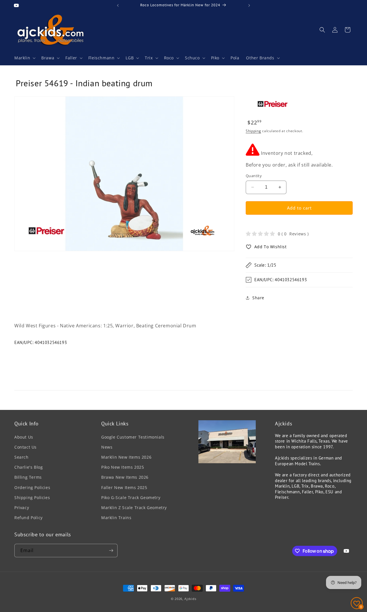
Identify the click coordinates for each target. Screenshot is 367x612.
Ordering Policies (32, 487)
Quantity (254, 175)
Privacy (21, 507)
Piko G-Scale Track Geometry (130, 497)
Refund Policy (28, 517)
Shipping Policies (32, 497)
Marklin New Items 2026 (126, 457)
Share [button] (258, 297)
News (106, 447)
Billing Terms (28, 477)
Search (21, 457)
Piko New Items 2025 (122, 467)
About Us (23, 437)
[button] (24, 58)
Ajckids (190, 599)
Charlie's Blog (28, 467)
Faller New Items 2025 (124, 487)
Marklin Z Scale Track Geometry (134, 507)
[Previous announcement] (118, 5)
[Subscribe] (111, 550)
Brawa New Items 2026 (125, 477)
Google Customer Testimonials (133, 437)
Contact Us (25, 447)
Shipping (253, 130)
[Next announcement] (249, 5)
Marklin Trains (116, 517)
